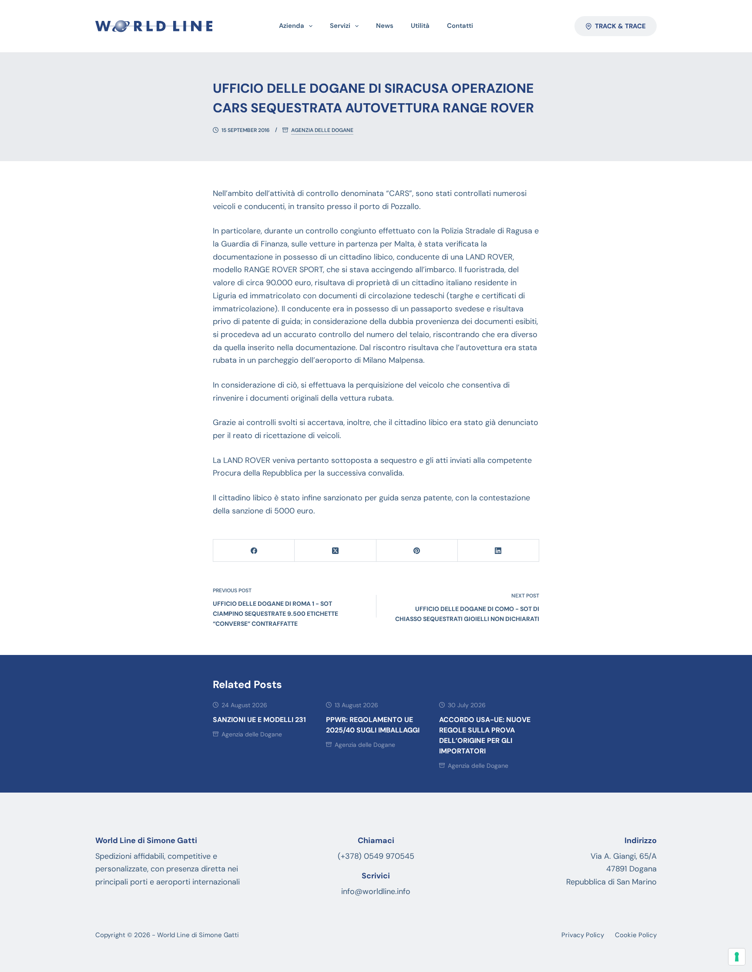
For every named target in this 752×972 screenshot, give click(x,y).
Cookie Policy (636, 935)
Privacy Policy (582, 935)
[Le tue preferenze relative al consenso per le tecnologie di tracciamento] (736, 956)
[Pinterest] (417, 551)
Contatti (460, 25)
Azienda (291, 25)
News (384, 25)
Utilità (420, 25)
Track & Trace (620, 26)
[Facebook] (254, 551)
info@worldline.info (375, 891)
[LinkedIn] (498, 551)
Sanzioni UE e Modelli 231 (259, 719)
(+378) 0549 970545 (376, 856)
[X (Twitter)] (335, 551)
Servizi (340, 25)
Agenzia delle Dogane (322, 130)
